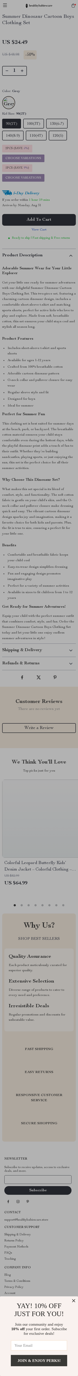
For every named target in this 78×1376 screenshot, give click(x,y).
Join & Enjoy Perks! (39, 1360)
